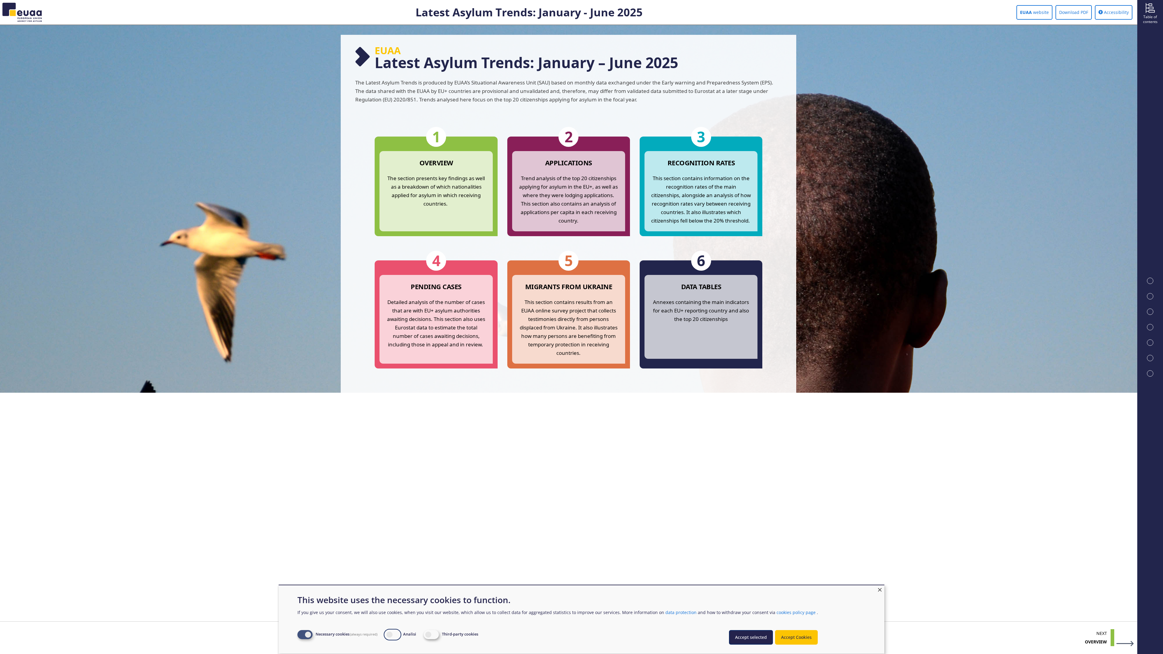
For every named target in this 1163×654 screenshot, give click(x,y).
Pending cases (436, 286)
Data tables (701, 286)
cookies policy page (796, 612)
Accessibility (1116, 12)
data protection (681, 612)
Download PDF (1073, 12)
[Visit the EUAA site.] (21, 12)
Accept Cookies (796, 637)
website (1034, 12)
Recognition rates (701, 162)
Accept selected (751, 637)
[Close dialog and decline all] (879, 589)
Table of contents (1150, 19)
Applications (568, 162)
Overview (436, 162)
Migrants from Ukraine (568, 286)
